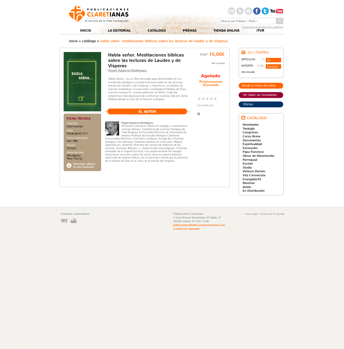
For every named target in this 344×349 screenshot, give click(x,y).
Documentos (252, 140)
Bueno (207, 98)
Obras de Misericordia (258, 156)
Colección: (72, 123)
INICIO (85, 30)
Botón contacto (231, 11)
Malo (199, 98)
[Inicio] (98, 21)
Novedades (251, 124)
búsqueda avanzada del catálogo (262, 27)
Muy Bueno (211, 98)
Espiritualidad (75, 126)
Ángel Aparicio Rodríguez (127, 70)
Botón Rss (240, 11)
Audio (247, 187)
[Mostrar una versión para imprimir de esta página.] (198, 113)
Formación (250, 148)
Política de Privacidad (272, 213)
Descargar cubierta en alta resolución (84, 165)
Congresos (250, 132)
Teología (249, 128)
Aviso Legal (251, 213)
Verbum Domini (254, 171)
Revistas (249, 183)
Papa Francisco (253, 152)
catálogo (89, 41)
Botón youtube (276, 11)
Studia (247, 167)
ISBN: (70, 130)
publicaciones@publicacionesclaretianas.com (199, 225)
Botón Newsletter (248, 11)
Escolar (248, 163)
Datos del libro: (75, 152)
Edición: (71, 145)
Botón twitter (265, 11)
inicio (73, 41)
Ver (269, 60)
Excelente (215, 98)
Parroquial (250, 159)
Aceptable (203, 98)
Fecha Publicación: (77, 137)
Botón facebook (256, 11)
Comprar (272, 66)
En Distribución (254, 190)
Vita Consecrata (254, 175)
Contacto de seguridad (186, 228)
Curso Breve (251, 136)
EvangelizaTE (252, 179)
